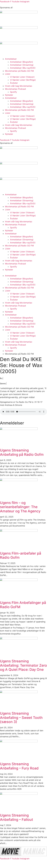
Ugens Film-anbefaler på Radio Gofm (20, 555)
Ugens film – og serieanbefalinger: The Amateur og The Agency (20, 507)
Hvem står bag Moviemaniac (18, 86)
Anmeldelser (11, 59)
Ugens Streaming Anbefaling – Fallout (16, 817)
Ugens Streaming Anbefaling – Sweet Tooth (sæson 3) (21, 717)
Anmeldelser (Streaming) (21, 65)
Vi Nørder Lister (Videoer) (22, 77)
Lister (7, 74)
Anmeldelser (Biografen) (21, 62)
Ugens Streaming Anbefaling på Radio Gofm (22, 452)
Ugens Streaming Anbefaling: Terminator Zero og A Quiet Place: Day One (23, 665)
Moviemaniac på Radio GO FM (19, 71)
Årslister (14, 83)
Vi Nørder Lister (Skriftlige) (23, 80)
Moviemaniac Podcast (15, 89)
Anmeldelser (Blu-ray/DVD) (22, 68)
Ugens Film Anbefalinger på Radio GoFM (23, 605)
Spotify (13, 92)
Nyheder (9, 95)
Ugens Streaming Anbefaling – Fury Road (19, 766)
